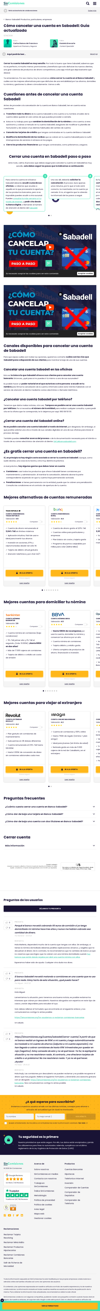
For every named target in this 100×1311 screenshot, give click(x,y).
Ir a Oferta (71, 674)
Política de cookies (43, 1204)
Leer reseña (24, 583)
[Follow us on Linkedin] (22, 1215)
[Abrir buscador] (87, 3)
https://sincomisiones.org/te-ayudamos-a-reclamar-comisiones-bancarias (49, 1017)
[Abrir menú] (94, 3)
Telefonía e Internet (74, 1178)
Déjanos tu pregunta (50, 908)
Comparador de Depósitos (72, 1194)
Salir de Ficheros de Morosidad (13, 1264)
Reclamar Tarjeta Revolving (12, 1236)
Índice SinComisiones (44, 1191)
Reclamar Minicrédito (14, 1242)
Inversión (69, 1183)
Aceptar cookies (85, 273)
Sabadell (33, 208)
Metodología (40, 1195)
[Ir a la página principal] (14, 3)
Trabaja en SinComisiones (41, 1185)
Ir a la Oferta (26, 674)
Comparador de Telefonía (72, 1202)
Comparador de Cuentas (77, 1187)
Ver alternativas (50, 1306)
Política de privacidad (44, 1200)
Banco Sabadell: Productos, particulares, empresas (28, 19)
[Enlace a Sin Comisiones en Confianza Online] (16, 1207)
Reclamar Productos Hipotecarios (13, 1249)
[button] (49, 215)
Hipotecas (69, 1174)
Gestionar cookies (42, 1218)
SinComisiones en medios (46, 1174)
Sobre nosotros (41, 1169)
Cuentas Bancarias (74, 1169)
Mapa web (39, 1213)
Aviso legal (39, 1209)
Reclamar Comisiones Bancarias (14, 1256)
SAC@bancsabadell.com (65, 441)
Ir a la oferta (26, 573)
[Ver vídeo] (50, 251)
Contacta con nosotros (45, 1178)
